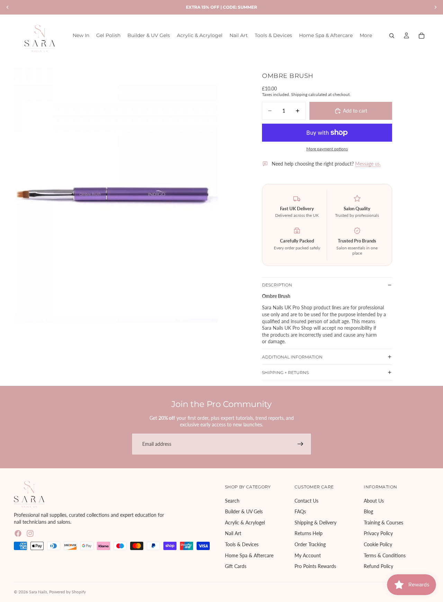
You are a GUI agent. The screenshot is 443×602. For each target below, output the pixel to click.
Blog (368, 511)
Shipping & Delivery (315, 522)
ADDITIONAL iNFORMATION (292, 357)
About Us (374, 500)
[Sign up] (300, 444)
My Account (308, 555)
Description (277, 284)
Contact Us (306, 500)
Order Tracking (310, 544)
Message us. (368, 164)
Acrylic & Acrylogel (245, 522)
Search (232, 500)
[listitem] (366, 35)
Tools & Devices (242, 544)
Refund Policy (378, 566)
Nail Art (233, 533)
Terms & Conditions (385, 555)
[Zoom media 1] (116, 195)
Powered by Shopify (67, 591)
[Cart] (421, 35)
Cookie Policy (378, 544)
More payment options (327, 148)
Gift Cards (235, 566)
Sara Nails (38, 591)
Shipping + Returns (285, 372)
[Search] (391, 35)
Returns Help (309, 533)
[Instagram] (30, 533)
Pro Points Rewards (315, 566)
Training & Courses (383, 522)
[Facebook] (18, 533)
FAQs (300, 511)
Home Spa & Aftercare (249, 555)
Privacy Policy (378, 533)
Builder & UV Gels (244, 511)
